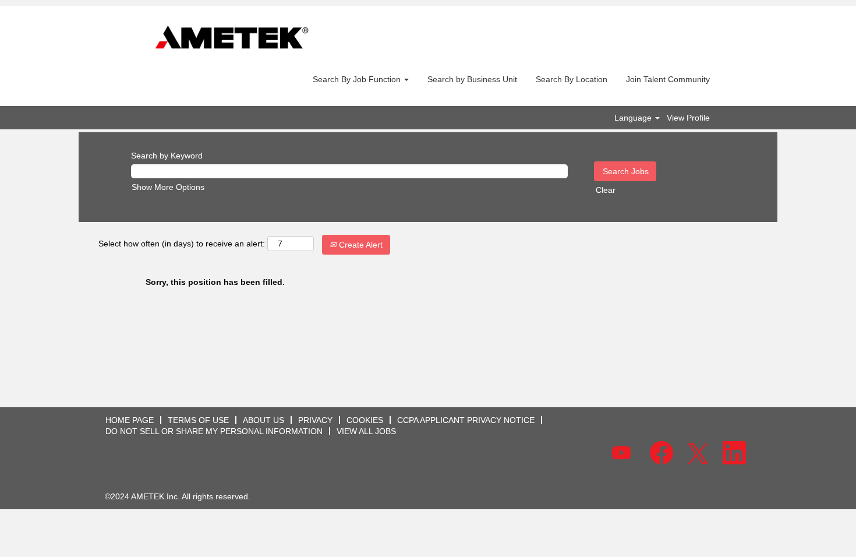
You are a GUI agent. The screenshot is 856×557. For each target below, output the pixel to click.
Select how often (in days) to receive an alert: (181, 243)
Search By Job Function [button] (358, 79)
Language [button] (634, 117)
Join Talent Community (668, 79)
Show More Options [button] (168, 187)
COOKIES (364, 420)
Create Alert (360, 244)
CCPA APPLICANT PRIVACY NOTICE (466, 420)
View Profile (688, 117)
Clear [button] (606, 190)
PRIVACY (315, 420)
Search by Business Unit (472, 79)
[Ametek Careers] (232, 38)
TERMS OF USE (198, 420)
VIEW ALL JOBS (366, 431)
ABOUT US (263, 420)
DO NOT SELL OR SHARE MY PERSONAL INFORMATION (214, 431)
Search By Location (571, 79)
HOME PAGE (129, 420)
